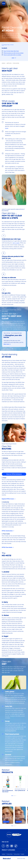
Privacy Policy (9, 854)
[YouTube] (11, 845)
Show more (6, 344)
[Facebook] (3, 845)
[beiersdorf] (7, 858)
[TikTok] (15, 845)
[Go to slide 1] (12, 348)
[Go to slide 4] (14, 795)
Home (3, 63)
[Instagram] (7, 845)
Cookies (3, 854)
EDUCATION (16, 63)
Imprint (22, 854)
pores (6, 128)
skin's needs (16, 243)
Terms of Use (17, 854)
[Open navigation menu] (23, 3)
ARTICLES (9, 63)
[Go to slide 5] (15, 795)
